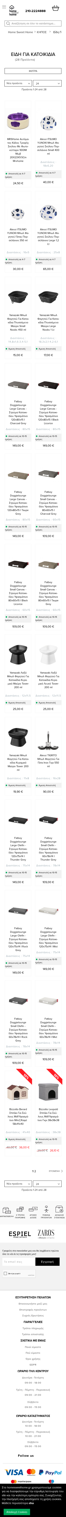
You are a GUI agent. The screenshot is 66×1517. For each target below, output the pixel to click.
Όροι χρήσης (33, 1358)
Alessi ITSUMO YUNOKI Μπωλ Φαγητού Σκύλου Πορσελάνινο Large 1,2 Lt (48, 237)
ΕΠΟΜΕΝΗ (54, 1171)
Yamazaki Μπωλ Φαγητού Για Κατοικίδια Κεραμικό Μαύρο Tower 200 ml (18, 762)
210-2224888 (35, 11)
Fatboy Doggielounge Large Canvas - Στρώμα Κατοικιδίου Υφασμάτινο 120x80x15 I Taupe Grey (18, 503)
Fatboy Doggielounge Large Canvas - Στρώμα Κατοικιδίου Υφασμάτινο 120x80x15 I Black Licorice (48, 412)
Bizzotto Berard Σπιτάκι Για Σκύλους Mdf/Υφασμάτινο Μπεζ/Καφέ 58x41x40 (18, 1116)
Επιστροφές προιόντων (33, 1309)
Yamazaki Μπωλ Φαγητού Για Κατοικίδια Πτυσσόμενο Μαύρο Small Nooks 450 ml (18, 322)
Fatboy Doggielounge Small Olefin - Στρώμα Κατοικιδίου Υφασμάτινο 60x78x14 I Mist (48, 1028)
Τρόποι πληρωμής (33, 1328)
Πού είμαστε (33, 1352)
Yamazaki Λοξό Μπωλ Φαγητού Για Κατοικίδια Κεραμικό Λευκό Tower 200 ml (48, 680)
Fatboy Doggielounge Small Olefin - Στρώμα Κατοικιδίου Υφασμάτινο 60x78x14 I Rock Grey (18, 1029)
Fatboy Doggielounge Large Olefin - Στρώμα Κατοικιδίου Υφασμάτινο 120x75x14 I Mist (48, 937)
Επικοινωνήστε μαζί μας (33, 1303)
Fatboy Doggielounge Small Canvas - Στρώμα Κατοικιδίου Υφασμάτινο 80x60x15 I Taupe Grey (48, 593)
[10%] (18, 1104)
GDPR (33, 1364)
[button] (8, 23)
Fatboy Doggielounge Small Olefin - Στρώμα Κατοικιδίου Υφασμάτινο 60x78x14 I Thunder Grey (48, 849)
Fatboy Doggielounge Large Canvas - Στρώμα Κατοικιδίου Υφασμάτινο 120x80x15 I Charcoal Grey (18, 412)
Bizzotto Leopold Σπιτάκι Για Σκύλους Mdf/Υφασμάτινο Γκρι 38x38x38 (48, 1114)
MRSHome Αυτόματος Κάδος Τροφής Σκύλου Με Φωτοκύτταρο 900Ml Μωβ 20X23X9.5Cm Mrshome (18, 150)
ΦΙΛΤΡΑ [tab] (33, 71)
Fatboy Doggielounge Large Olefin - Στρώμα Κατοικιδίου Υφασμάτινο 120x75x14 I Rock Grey (18, 939)
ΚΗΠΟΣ (42, 32)
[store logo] (13, 10)
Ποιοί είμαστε (33, 1347)
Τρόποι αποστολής (33, 1334)
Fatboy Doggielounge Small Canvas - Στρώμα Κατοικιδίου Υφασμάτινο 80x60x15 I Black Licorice (18, 593)
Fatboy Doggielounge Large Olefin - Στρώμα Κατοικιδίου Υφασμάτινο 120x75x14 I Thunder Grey (18, 849)
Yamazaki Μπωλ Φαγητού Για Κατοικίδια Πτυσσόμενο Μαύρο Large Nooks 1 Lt (48, 322)
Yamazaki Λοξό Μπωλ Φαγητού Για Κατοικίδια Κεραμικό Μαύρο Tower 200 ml (18, 680)
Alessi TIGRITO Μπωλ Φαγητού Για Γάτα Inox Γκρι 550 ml (48, 760)
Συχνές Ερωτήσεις (33, 1315)
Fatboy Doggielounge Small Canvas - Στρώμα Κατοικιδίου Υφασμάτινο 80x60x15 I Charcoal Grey (48, 503)
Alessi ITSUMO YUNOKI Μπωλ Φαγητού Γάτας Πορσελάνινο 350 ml (18, 235)
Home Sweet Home (21, 32)
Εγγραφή (47, 1262)
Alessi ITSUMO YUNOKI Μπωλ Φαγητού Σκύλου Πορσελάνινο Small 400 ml (48, 146)
